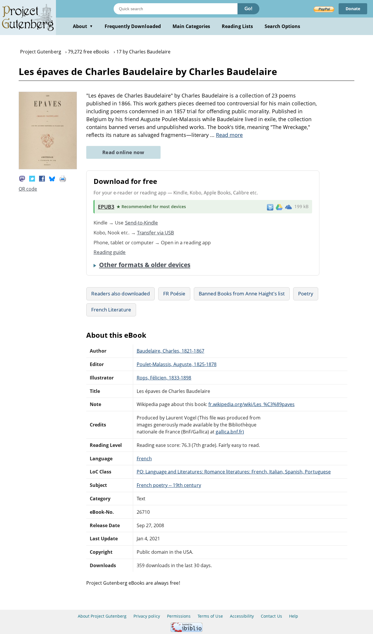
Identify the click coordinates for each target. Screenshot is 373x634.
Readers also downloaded (120, 293)
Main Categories (191, 26)
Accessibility (242, 616)
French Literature (111, 309)
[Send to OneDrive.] (288, 206)
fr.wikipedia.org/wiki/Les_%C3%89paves (251, 404)
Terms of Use (210, 616)
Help (293, 616)
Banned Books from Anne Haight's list (241, 293)
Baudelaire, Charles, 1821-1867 (170, 351)
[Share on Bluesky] (52, 178)
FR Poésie (174, 293)
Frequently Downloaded (133, 26)
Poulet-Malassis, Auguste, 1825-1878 (177, 364)
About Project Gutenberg (102, 616)
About (83, 26)
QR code (28, 189)
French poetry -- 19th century (169, 485)
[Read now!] (48, 167)
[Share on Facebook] (42, 178)
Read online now (123, 152)
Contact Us (271, 616)
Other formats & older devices (144, 264)
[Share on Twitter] (32, 178)
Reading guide (110, 252)
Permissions (179, 616)
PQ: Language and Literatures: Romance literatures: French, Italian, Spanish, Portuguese (234, 471)
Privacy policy (146, 616)
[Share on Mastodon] (22, 178)
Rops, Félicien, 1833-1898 (164, 378)
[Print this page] (62, 178)
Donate (353, 8)
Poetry (305, 293)
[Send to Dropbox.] (270, 206)
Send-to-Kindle (141, 222)
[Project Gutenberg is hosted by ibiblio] (186, 630)
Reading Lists (237, 26)
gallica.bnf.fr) (230, 432)
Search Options (282, 26)
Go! (248, 8)
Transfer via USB (155, 232)
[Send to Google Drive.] (279, 206)
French (144, 458)
